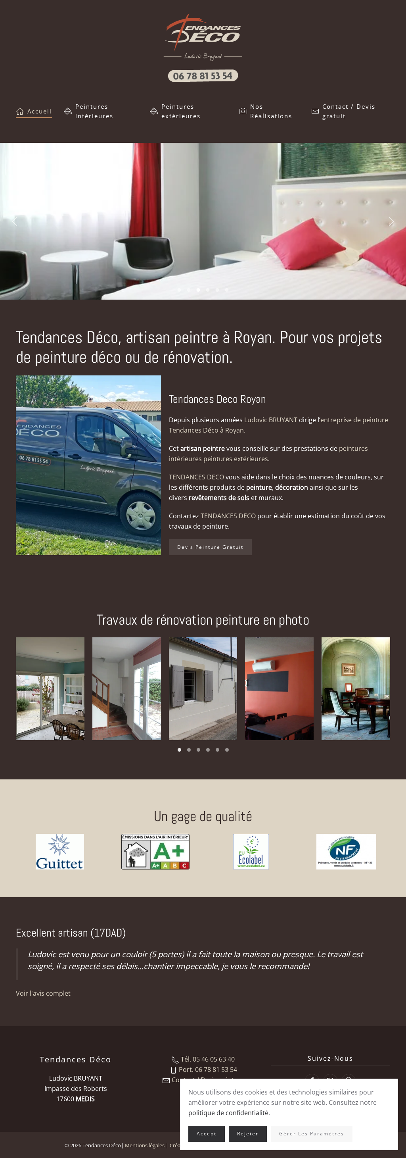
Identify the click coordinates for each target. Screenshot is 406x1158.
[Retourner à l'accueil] (203, 47)
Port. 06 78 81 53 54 (207, 1069)
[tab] (179, 290)
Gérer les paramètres (311, 1133)
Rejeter (248, 1133)
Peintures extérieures (182, 111)
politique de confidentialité (228, 1112)
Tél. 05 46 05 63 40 (207, 1059)
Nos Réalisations (271, 111)
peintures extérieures (235, 458)
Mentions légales (145, 1145)
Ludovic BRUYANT (270, 419)
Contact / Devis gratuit (348, 111)
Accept (206, 1133)
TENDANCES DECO (196, 477)
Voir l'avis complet (43, 993)
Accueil (39, 111)
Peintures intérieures (94, 111)
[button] (14, 221)
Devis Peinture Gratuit (210, 547)
